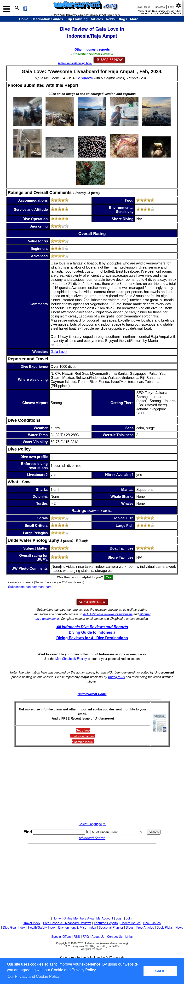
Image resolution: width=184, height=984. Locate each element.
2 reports (85, 78)
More (134, 19)
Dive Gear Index (14, 927)
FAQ (86, 936)
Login (171, 7)
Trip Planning (77, 19)
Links (129, 936)
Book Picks (165, 927)
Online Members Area (78, 918)
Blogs (122, 19)
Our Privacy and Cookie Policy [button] (34, 976)
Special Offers (61, 936)
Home (24, 19)
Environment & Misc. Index (77, 927)
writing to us (116, 677)
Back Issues (152, 922)
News (110, 19)
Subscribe (159, 7)
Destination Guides (47, 19)
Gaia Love (59, 352)
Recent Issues (131, 922)
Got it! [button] (160, 971)
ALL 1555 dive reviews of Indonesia (107, 614)
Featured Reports (106, 922)
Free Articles (145, 927)
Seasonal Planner (111, 927)
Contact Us (115, 936)
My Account (104, 918)
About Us (98, 936)
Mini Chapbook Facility (71, 658)
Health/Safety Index (42, 927)
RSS (77, 936)
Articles (97, 19)
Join (129, 918)
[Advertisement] (92, 783)
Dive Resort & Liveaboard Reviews (67, 922)
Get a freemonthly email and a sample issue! (82, 736)
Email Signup (143, 7)
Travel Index (31, 922)
